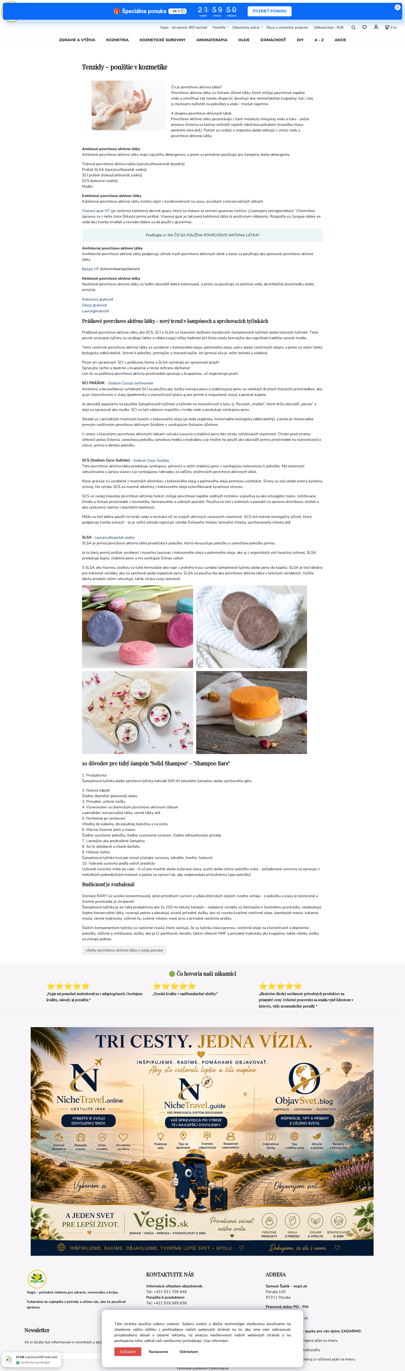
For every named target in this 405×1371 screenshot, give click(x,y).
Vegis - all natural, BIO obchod (183, 27)
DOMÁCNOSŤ (273, 40)
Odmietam (189, 1351)
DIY (300, 40)
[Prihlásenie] (376, 27)
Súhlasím (128, 1351)
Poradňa (219, 27)
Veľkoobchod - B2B (329, 27)
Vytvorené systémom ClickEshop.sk (203, 1368)
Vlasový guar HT (96, 210)
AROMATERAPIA (211, 40)
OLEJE (244, 40)
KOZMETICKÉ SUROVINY (162, 40)
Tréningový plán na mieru (316, 1340)
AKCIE (340, 40)
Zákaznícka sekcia (245, 27)
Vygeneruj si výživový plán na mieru (325, 1359)
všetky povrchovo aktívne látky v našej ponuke (124, 950)
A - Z (319, 40)
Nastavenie (158, 1351)
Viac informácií (215, 1340)
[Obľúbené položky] (364, 27)
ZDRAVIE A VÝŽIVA (77, 40)
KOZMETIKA (117, 40)
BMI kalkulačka (307, 1349)
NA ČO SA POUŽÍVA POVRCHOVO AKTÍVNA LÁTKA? (213, 235)
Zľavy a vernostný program (287, 27)
